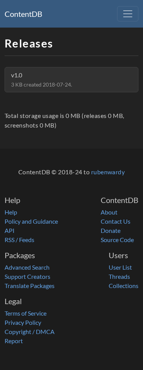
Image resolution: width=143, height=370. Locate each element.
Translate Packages (30, 285)
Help (11, 212)
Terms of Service (26, 313)
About (109, 212)
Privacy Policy (23, 322)
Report (14, 340)
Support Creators (27, 276)
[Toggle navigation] (127, 13)
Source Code (117, 239)
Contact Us (115, 221)
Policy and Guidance (31, 221)
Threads (119, 276)
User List (120, 267)
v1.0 (41, 79)
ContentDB (23, 13)
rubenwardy (108, 171)
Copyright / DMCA (30, 331)
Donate (111, 230)
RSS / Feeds (19, 239)
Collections (123, 285)
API (9, 230)
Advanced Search (27, 267)
